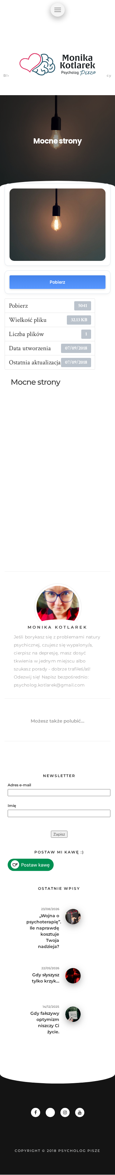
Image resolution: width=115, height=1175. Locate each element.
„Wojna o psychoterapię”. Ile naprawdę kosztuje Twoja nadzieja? (42, 931)
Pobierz (57, 282)
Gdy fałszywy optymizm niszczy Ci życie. (44, 1023)
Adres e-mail (19, 785)
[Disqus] (57, 484)
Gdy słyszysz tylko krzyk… (45, 978)
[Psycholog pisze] (58, 68)
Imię (12, 805)
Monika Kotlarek (57, 627)
